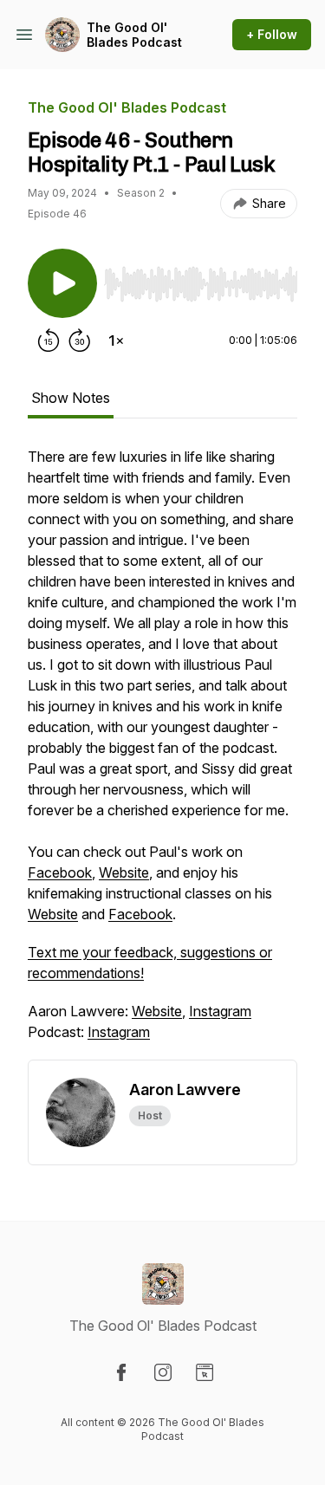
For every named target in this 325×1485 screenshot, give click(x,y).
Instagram (220, 1011)
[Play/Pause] (62, 283)
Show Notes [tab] (70, 397)
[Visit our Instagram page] (163, 1372)
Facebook (60, 872)
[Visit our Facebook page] (121, 1372)
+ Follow (271, 34)
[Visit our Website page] (204, 1372)
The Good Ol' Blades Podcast (134, 35)
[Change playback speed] (116, 340)
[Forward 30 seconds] (80, 340)
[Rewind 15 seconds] (48, 340)
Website (124, 872)
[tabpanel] (162, 753)
